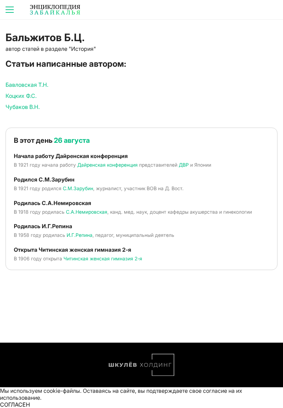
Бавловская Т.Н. (27, 84)
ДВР (184, 165)
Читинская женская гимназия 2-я (103, 258)
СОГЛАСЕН (15, 404)
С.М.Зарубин (78, 188)
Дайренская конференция (107, 165)
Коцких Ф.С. (21, 95)
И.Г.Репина (79, 235)
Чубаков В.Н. (23, 106)
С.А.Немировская (86, 212)
